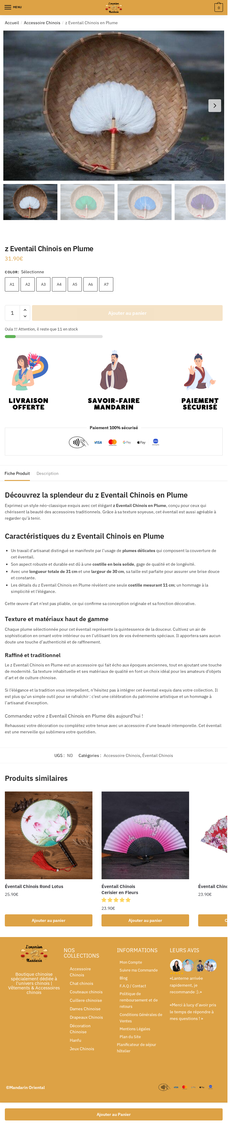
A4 (59, 284)
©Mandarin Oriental (25, 1087)
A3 (43, 284)
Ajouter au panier (127, 313)
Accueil (12, 22)
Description (48, 473)
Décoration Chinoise (80, 1029)
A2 (27, 284)
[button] (214, 105)
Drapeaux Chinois (86, 1017)
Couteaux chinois (86, 992)
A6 (90, 284)
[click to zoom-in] (116, 106)
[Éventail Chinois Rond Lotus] (48, 835)
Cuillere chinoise (86, 1000)
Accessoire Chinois (42, 22)
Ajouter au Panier (114, 1114)
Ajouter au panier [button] (49, 920)
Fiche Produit (17, 473)
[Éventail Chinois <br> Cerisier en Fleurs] (145, 835)
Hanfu (75, 1040)
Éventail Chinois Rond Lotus (34, 886)
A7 (106, 284)
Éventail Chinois (157, 755)
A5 (74, 284)
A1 (12, 284)
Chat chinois (81, 983)
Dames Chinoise (85, 1009)
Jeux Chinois (82, 1048)
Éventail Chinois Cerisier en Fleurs (120, 889)
